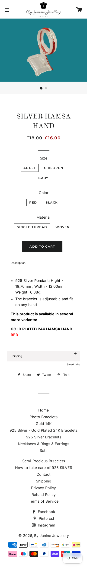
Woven (62, 227)
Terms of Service (43, 501)
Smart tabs (73, 364)
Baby (43, 178)
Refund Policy (44, 494)
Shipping (43, 481)
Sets (43, 450)
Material (43, 217)
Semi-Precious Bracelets (43, 461)
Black (51, 202)
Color (43, 192)
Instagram (46, 525)
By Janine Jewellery (51, 535)
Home (43, 410)
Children (53, 168)
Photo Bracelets (44, 417)
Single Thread (32, 227)
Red (33, 202)
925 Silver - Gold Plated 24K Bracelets (43, 430)
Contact (43, 474)
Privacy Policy (43, 487)
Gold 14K (44, 423)
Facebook (46, 511)
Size (43, 158)
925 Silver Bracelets (43, 437)
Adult (29, 168)
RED (14, 334)
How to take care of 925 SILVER (43, 467)
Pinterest (46, 518)
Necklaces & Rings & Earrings (43, 443)
